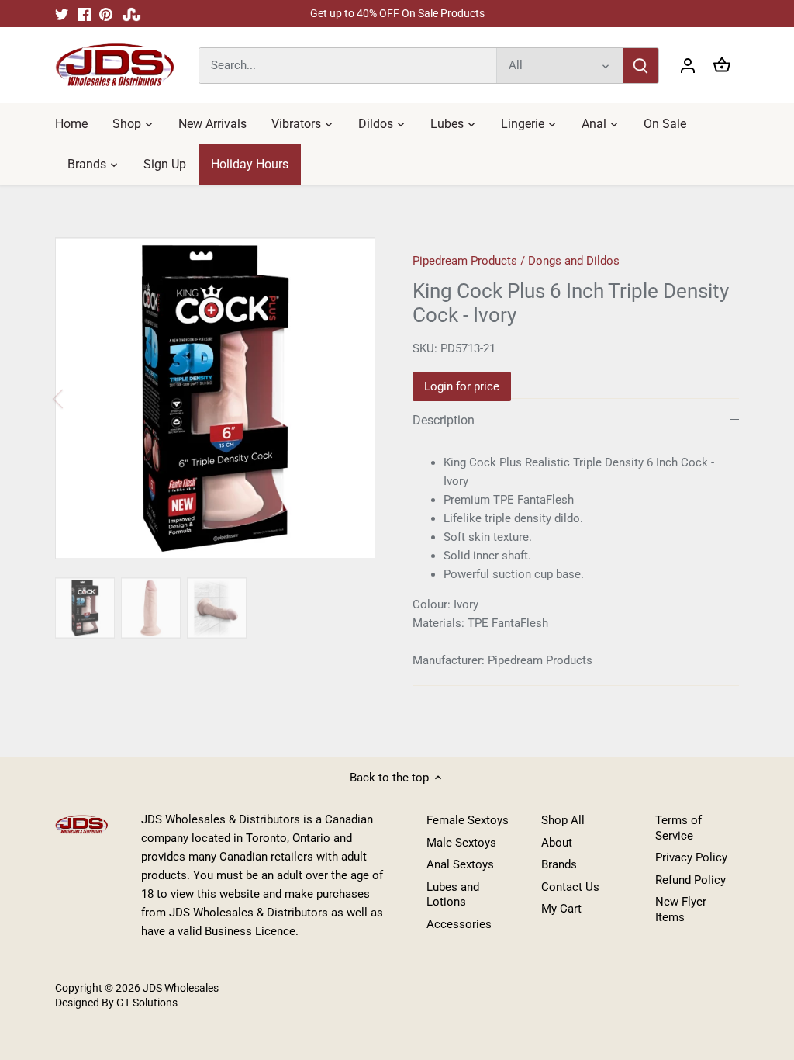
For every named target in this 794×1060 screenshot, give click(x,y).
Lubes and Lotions (452, 894)
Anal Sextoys (460, 864)
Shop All (563, 820)
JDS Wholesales (181, 988)
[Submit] (640, 65)
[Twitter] (61, 13)
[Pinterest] (105, 13)
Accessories (459, 924)
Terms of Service (678, 828)
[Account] (688, 65)
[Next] (352, 399)
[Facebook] (84, 13)
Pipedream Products (465, 261)
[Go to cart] (722, 65)
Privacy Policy (691, 857)
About (556, 843)
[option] (215, 398)
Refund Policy (690, 880)
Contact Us (570, 887)
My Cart (561, 909)
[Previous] (78, 399)
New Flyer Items (680, 909)
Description (444, 420)
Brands (559, 864)
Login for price (461, 386)
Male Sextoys (461, 843)
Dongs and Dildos (574, 261)
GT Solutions (146, 1002)
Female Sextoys (467, 820)
